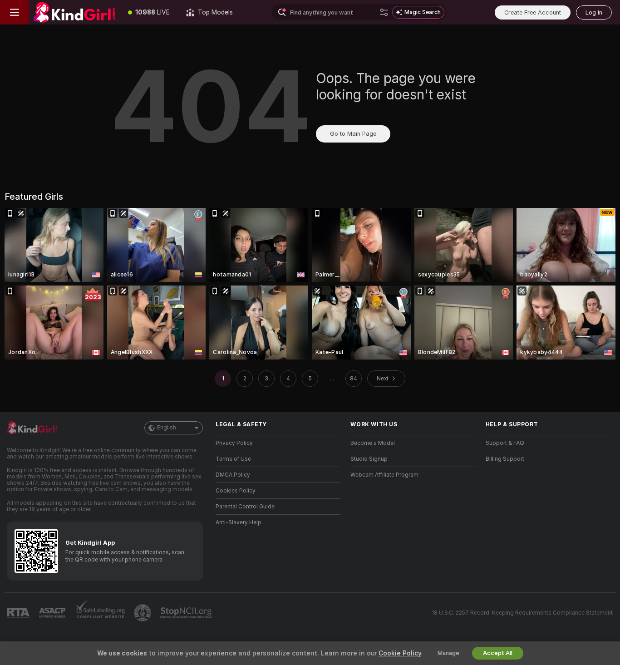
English (166, 427)
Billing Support (505, 459)
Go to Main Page (353, 133)
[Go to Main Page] (74, 12)
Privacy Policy (234, 443)
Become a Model (372, 443)
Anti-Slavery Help (238, 522)
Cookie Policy (400, 653)
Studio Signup (369, 459)
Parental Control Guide (245, 506)
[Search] (384, 12)
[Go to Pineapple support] (143, 612)
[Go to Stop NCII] (187, 612)
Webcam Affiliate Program (384, 475)
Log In (594, 12)
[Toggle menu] (14, 12)
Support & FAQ (505, 443)
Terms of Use (233, 459)
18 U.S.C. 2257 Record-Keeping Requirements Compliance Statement (522, 613)
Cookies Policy (236, 491)
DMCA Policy (233, 475)
